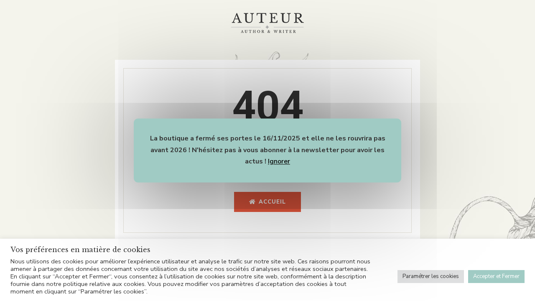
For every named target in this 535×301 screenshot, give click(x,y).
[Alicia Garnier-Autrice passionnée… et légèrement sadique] (267, 23)
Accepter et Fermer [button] (496, 276)
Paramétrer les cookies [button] (431, 276)
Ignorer (279, 161)
